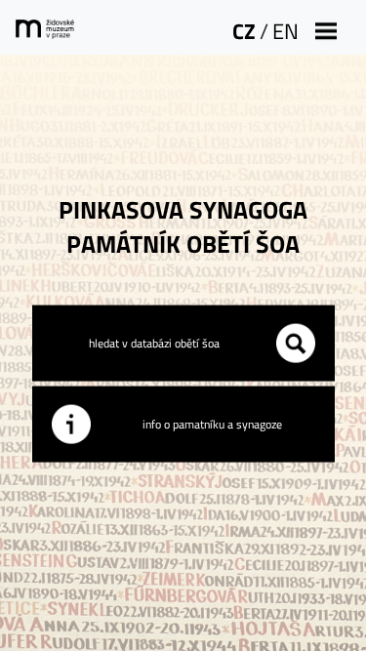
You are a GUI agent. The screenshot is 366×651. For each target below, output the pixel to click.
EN (285, 31)
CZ (244, 31)
